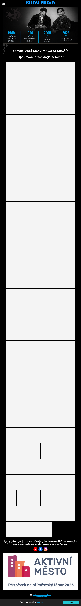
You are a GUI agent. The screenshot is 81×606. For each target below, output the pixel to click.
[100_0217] (40, 245)
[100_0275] (17, 418)
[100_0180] (40, 140)
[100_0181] (63, 140)
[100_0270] (40, 401)
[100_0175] (40, 123)
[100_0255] (63, 349)
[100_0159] (40, 71)
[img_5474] (63, 435)
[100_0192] (40, 175)
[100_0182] (17, 158)
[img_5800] (17, 466)
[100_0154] (17, 71)
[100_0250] (17, 349)
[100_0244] (17, 332)
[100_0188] (17, 175)
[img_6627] (40, 513)
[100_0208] (17, 227)
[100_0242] (40, 314)
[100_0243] (63, 314)
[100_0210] (40, 227)
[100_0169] (17, 123)
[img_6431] (63, 482)
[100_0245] (40, 332)
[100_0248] (63, 332)
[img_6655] (17, 529)
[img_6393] (17, 482)
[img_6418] (40, 482)
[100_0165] (17, 105)
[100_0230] (17, 279)
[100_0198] (17, 192)
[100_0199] (40, 192)
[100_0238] (40, 297)
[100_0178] (17, 140)
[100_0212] (63, 227)
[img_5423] (17, 435)
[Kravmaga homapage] (40, 3)
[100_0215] (17, 245)
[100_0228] (63, 262)
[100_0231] (40, 279)
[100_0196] (63, 175)
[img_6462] (46, 498)
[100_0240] (63, 297)
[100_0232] (63, 279)
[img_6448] (28, 498)
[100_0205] (40, 210)
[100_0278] (40, 418)
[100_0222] (40, 262)
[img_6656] (40, 529)
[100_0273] (63, 401)
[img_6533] (63, 498)
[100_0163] (63, 88)
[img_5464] (40, 435)
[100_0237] (17, 297)
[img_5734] (46, 451)
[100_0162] (40, 88)
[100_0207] (63, 210)
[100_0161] (17, 88)
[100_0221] (17, 262)
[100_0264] (17, 384)
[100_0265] (40, 384)
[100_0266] (63, 384)
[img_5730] (18, 451)
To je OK (71, 602)
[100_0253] (40, 349)
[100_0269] (17, 401)
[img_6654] (63, 513)
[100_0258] (40, 366)
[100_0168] (63, 105)
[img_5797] (63, 451)
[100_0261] (63, 366)
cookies (40, 602)
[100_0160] (63, 71)
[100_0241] (17, 314)
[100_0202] (17, 210)
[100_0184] (40, 158)
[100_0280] (63, 418)
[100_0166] (40, 105)
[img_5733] (35, 451)
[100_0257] (17, 366)
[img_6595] (17, 513)
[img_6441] (11, 498)
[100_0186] (63, 158)
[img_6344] (40, 466)
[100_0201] (63, 192)
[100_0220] (63, 245)
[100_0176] (63, 123)
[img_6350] (63, 466)
